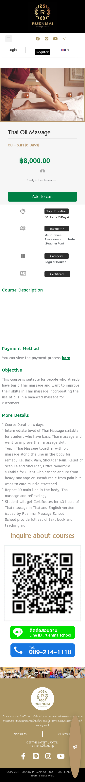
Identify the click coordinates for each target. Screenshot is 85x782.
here (66, 358)
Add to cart (42, 196)
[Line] (47, 39)
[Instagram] (64, 39)
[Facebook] (38, 39)
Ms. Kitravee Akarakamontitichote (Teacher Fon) (59, 239)
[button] (8, 38)
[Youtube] (56, 39)
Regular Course (55, 262)
